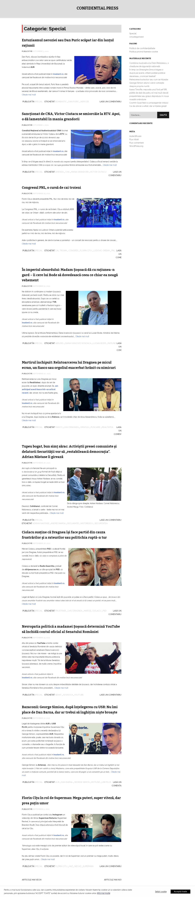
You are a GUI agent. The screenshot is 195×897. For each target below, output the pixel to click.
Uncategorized (136, 37)
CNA (67, 172)
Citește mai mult (29, 95)
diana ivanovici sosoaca (78, 343)
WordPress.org (136, 146)
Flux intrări (134, 139)
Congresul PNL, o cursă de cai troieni (51, 188)
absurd (59, 343)
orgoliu (84, 427)
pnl (113, 250)
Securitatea (101, 523)
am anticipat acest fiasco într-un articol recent (40, 389)
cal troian (61, 250)
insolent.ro (58, 151)
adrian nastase (41, 523)
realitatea (107, 427)
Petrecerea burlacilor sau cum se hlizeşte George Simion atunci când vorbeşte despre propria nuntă (148, 82)
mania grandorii (79, 172)
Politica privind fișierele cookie (143, 51)
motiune (95, 782)
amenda (59, 172)
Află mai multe (103, 893)
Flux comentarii (136, 143)
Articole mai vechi (31, 880)
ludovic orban (101, 250)
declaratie (73, 523)
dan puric (73, 101)
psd (105, 611)
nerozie (85, 101)
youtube (79, 695)
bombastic (61, 101)
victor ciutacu (98, 172)
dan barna (67, 782)
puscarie (95, 427)
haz (71, 866)
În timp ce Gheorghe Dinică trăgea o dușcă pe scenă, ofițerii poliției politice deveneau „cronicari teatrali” (147, 72)
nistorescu (87, 523)
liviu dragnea (71, 427)
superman (88, 866)
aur (57, 782)
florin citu (86, 250)
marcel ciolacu (92, 611)
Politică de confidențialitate (142, 48)
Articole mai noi (112, 880)
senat (58, 695)
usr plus (106, 782)
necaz (77, 866)
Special (39, 101)
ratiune (112, 343)
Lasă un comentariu (110, 101)
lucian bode (99, 343)
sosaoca (68, 695)
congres (73, 250)
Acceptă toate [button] (180, 892)
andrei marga (58, 523)
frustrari (60, 611)
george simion (82, 782)
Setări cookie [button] (161, 891)
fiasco (58, 427)
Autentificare (135, 136)
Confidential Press (97, 8)
